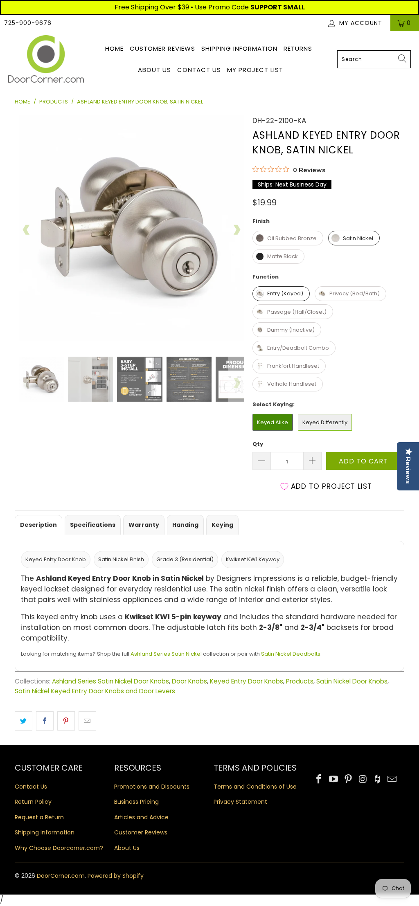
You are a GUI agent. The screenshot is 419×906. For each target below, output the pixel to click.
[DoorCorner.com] (46, 59)
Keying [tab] (222, 525)
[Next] (236, 229)
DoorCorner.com (61, 876)
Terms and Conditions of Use (255, 786)
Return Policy (33, 802)
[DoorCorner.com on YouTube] (334, 779)
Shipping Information (239, 48)
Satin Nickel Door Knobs (351, 681)
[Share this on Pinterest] (66, 721)
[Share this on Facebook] (45, 721)
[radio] (287, 238)
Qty (257, 444)
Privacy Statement (240, 802)
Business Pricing (136, 802)
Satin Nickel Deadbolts (290, 654)
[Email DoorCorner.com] (392, 779)
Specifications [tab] (92, 525)
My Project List (255, 69)
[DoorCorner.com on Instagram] (363, 779)
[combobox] (374, 59)
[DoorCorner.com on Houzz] (378, 779)
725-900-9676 (28, 23)
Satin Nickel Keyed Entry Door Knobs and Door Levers (95, 691)
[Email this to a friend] (87, 721)
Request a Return (39, 817)
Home (114, 48)
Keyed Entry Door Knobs (246, 681)
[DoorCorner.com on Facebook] (319, 779)
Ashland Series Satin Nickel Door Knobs (110, 681)
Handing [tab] (185, 525)
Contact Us (199, 69)
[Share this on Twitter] (23, 721)
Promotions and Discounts (151, 786)
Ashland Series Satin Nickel (166, 654)
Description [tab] (38, 525)
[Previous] (26, 229)
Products (299, 681)
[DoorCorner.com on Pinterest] (348, 779)
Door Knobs (189, 681)
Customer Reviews (162, 48)
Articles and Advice (141, 817)
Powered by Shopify (116, 876)
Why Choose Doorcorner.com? (59, 848)
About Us (154, 69)
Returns (298, 48)
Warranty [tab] (143, 525)
